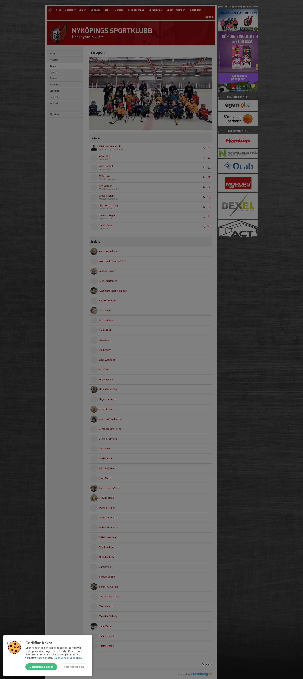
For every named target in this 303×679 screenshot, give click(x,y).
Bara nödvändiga (74, 666)
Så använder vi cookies (68, 657)
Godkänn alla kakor (41, 666)
